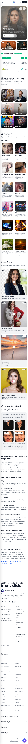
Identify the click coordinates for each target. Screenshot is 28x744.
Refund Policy (19, 636)
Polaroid (17, 683)
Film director (18, 658)
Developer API (4, 561)
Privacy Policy (19, 632)
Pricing (19, 2)
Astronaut (17, 663)
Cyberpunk (17, 696)
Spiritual (3, 691)
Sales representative (6, 671)
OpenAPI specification (15, 561)
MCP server (4, 563)
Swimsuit (17, 680)
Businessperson (5, 666)
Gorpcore (3, 674)
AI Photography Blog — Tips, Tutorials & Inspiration (21, 613)
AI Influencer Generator (6, 620)
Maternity (3, 677)
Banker (16, 671)
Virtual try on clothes (6, 696)
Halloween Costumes (6, 611)
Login (24, 2)
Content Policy (19, 641)
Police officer (4, 669)
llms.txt (10, 563)
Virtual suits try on (19, 688)
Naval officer (18, 666)
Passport (3, 694)
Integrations (18, 624)
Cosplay (3, 702)
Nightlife (3, 688)
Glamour (3, 683)
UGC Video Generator (6, 618)
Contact (17, 617)
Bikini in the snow (19, 691)
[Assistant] (24, 740)
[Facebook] (12, 602)
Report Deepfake (20, 639)
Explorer (17, 660)
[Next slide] (24, 8)
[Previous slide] (20, 8)
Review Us (18, 620)
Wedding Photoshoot (6, 609)
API (16, 629)
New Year (17, 708)
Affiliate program (19, 609)
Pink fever (17, 702)
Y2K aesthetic (18, 674)
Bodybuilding (18, 699)
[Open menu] (2, 2)
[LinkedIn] (15, 602)
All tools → (3, 87)
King (2, 660)
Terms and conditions (21, 634)
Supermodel (4, 663)
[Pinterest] (2, 602)
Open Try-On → (8, 35)
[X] (5, 602)
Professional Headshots (6, 658)
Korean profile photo (19, 705)
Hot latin (3, 699)
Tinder (16, 677)
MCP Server (18, 627)
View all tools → (5, 140)
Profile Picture (18, 710)
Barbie (2, 708)
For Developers (19, 622)
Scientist (17, 669)
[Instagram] (9, 602)
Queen (2, 710)
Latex (16, 685)
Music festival (18, 694)
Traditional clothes (5, 705)
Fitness (3, 685)
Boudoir (3, 680)
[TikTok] (19, 602)
